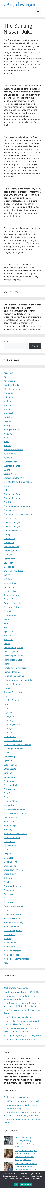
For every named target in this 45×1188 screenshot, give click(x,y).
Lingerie (7, 704)
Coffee (7, 490)
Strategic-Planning (12, 886)
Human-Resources (13, 672)
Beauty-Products (12, 429)
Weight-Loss (10, 942)
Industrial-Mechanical (14, 676)
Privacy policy (26, 1184)
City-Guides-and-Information (18, 482)
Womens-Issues (11, 955)
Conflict (7, 502)
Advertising (9, 381)
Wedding (8, 938)
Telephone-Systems (13, 906)
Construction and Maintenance (18, 506)
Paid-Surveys (10, 781)
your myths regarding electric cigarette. (22, 1035)
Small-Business (11, 866)
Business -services (13, 462)
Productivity (9, 805)
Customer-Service (12, 530)
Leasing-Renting (11, 700)
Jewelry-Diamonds (13, 692)
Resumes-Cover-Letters (15, 833)
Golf (6, 627)
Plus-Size (8, 793)
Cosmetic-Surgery (12, 522)
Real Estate (9, 821)
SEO (6, 850)
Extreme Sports (11, 583)
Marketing (8, 720)
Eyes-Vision (9, 587)
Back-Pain (8, 417)
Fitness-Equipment (13, 599)
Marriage (8, 728)
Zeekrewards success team (17, 988)
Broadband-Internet (13, 449)
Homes (7, 664)
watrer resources (12, 926)
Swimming (9, 894)
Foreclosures (10, 615)
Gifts (6, 623)
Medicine (8, 732)
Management (10, 716)
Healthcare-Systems (13, 647)
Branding (8, 445)
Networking (9, 757)
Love (6, 708)
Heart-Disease (11, 652)
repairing (8, 829)
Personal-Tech (11, 785)
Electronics (9, 567)
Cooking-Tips (10, 518)
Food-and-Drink (11, 607)
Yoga (6, 963)
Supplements (10, 890)
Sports (7, 882)
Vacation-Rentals (12, 918)
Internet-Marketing (13, 684)
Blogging (8, 433)
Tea (5, 898)
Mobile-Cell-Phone (13, 740)
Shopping (8, 854)
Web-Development (13, 930)
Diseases (8, 555)
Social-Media (10, 874)
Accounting (9, 373)
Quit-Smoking (10, 817)
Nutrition (8, 761)
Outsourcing (9, 777)
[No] (42, 1179)
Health (7, 643)
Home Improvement (13, 656)
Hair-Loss (8, 635)
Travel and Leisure (12, 914)
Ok (16, 1184)
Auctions (8, 409)
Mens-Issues (10, 736)
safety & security (12, 837)
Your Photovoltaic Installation (17, 1017)
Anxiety (7, 401)
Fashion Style (10, 591)
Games (7, 619)
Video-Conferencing (13, 922)
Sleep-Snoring (10, 862)
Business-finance (12, 466)
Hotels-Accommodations (16, 668)
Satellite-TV (9, 841)
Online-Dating (10, 765)
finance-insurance (12, 595)
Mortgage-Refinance (14, 749)
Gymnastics (9, 631)
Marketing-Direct (12, 724)
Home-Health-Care (13, 660)
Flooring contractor (13, 603)
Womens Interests (12, 951)
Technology (9, 902)
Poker (6, 797)
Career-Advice (11, 474)
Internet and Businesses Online (19, 680)
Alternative (9, 393)
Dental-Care (9, 538)
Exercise (8, 579)
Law (6, 696)
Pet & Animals (10, 789)
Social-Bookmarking (13, 870)
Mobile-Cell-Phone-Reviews (17, 744)
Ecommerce (9, 559)
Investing (8, 688)
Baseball (8, 421)
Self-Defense (10, 845)
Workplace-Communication (17, 959)
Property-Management (15, 809)
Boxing (7, 441)
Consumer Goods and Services (18, 514)
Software (8, 878)
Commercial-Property (14, 494)
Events (7, 575)
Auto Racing (9, 413)
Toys (6, 910)
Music (6, 753)
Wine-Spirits (9, 947)
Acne (6, 377)
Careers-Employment (14, 478)
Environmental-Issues (14, 571)
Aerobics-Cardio (11, 385)
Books (6, 437)
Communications (12, 498)
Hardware (8, 639)
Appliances (9, 405)
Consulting (9, 510)
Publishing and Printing (15, 813)
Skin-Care (8, 858)
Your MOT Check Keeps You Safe (19, 1039)
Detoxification (10, 550)
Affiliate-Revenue (12, 389)
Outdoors (8, 773)
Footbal (7, 611)
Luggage (8, 712)
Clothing (8, 486)
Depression (9, 542)
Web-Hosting (10, 934)
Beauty (7, 425)
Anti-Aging (9, 397)
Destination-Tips (11, 546)
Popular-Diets (10, 801)
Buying (7, 470)
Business (8, 458)
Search (7, 341)
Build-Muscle (10, 453)
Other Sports (10, 769)
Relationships (10, 825)
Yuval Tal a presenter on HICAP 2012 (21, 992)
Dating (7, 534)
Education (8, 563)
